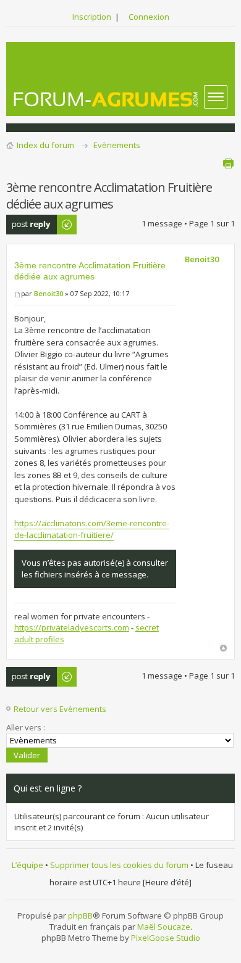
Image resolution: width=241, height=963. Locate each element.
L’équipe (27, 864)
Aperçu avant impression (228, 163)
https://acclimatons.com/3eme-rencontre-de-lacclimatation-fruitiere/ (91, 529)
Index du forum (45, 145)
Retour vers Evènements (60, 708)
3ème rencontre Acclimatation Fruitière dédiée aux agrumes (90, 270)
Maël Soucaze (163, 926)
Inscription (91, 16)
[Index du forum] (106, 99)
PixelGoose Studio (165, 937)
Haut (223, 648)
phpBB (80, 915)
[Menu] (215, 97)
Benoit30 (48, 293)
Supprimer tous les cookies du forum (119, 864)
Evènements (116, 145)
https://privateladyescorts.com (71, 627)
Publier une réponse (27, 224)
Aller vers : (25, 727)
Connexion (149, 16)
